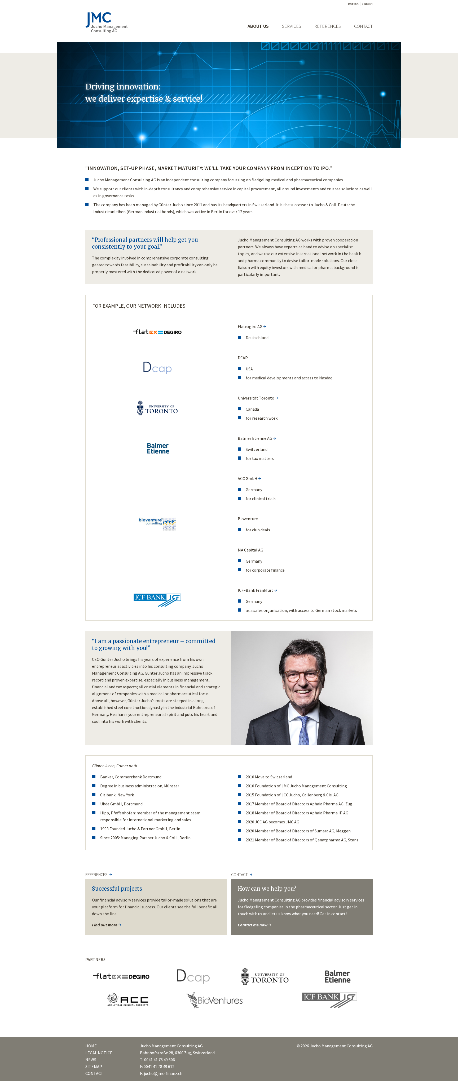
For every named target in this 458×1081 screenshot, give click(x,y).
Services (291, 26)
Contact (363, 26)
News (90, 1059)
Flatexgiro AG (250, 326)
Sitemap (93, 1066)
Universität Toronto (256, 398)
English (353, 4)
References (327, 26)
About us (258, 26)
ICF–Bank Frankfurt (255, 590)
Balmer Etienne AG (255, 438)
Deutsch (367, 4)
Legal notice (98, 1052)
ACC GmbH (247, 478)
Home (91, 1045)
